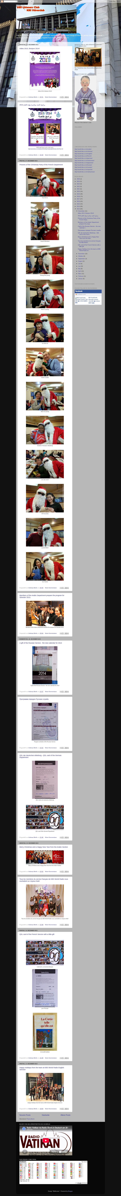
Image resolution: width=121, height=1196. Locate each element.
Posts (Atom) (30, 1119)
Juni (79, 266)
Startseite (45, 1115)
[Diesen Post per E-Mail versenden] (61, 97)
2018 (78, 196)
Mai (79, 268)
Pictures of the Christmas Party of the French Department (41, 165)
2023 (78, 184)
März (80, 273)
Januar (80, 278)
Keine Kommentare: (51, 97)
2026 (78, 179)
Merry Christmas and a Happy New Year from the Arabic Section (43, 847)
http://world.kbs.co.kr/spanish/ (83, 169)
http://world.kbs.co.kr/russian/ (83, 167)
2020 (78, 191)
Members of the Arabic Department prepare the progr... (88, 223)
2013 (78, 209)
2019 (78, 194)
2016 (78, 201)
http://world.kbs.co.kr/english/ (83, 153)
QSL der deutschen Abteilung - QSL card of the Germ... (88, 233)
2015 (78, 204)
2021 (78, 189)
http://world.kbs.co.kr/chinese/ (83, 151)
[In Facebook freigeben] (66, 97)
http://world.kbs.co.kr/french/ (83, 156)
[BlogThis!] (62, 97)
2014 (78, 206)
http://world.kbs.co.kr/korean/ (83, 165)
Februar (80, 276)
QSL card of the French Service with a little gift (36, 934)
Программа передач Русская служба (33, 699)
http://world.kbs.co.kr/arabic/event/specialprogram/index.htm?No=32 (45, 149)
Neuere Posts (25, 1115)
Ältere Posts (65, 1115)
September (81, 258)
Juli (79, 263)
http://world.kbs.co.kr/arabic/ (83, 149)
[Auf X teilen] (64, 97)
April (79, 271)
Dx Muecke (80, 294)
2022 (78, 186)
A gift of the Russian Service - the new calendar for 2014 (40, 643)
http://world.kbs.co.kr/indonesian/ (84, 160)
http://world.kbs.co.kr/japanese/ (84, 162)
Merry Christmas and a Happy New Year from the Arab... (88, 237)
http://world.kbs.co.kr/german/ (83, 158)
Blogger (70, 1191)
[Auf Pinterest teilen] (68, 97)
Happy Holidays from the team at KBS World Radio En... (89, 249)
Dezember (81, 211)
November (81, 253)
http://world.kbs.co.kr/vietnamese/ (85, 172)
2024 (78, 181)
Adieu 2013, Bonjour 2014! (29, 48)
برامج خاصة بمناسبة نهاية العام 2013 (32, 105)
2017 (78, 199)
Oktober (80, 256)
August (80, 261)
